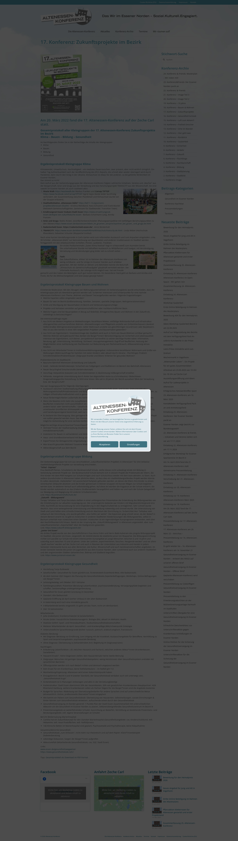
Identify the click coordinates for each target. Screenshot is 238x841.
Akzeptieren (104, 444)
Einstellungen (133, 444)
